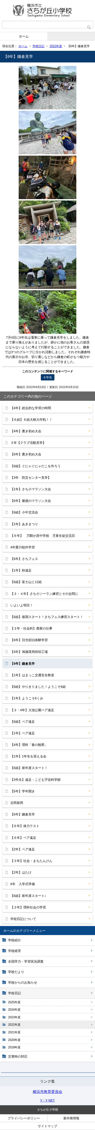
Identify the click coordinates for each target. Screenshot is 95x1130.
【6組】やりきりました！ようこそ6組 (38, 686)
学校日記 (39, 46)
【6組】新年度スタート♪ (28, 896)
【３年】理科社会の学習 (28, 907)
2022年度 (56, 46)
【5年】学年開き (22, 791)
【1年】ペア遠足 (22, 733)
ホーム (24, 36)
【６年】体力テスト (24, 826)
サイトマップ (47, 1126)
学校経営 (14, 951)
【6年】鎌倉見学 (22, 814)
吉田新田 (16, 803)
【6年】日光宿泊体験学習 (29, 640)
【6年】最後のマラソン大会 (30, 501)
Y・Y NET (47, 1100)
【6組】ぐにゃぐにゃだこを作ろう (35, 466)
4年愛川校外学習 (22, 547)
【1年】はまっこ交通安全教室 (32, 675)
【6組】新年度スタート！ (29, 768)
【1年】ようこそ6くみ (26, 698)
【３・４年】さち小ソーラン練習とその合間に (44, 594)
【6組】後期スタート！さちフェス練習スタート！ (46, 617)
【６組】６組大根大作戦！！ (31, 419)
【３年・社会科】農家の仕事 (31, 628)
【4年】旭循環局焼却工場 (29, 652)
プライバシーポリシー (24, 1118)
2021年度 (14, 1032)
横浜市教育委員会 (47, 1092)
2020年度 (14, 1040)
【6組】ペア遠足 (22, 721)
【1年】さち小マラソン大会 (30, 489)
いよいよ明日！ (21, 605)
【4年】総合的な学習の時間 (30, 408)
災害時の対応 (17, 1056)
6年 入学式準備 (22, 884)
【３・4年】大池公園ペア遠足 (32, 710)
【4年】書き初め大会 (25, 431)
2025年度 (14, 1002)
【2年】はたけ (21, 872)
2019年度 (14, 1047)
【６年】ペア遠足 (23, 838)
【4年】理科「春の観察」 (29, 745)
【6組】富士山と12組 (26, 582)
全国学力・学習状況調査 (26, 961)
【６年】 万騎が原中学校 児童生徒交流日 (42, 535)
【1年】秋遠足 (21, 570)
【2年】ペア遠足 (22, 849)
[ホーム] (47, 10)
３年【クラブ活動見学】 (28, 443)
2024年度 (14, 1009)
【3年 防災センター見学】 (30, 477)
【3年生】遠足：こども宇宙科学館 (35, 779)
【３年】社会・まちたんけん (31, 861)
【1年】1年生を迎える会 (28, 756)
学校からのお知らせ (22, 982)
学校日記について (23, 919)
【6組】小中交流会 (24, 512)
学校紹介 (14, 940)
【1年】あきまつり (24, 524)
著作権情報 (71, 1118)
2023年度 (14, 1017)
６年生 (47, 377)
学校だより (16, 972)
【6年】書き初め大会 (25, 454)
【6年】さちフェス (24, 559)
